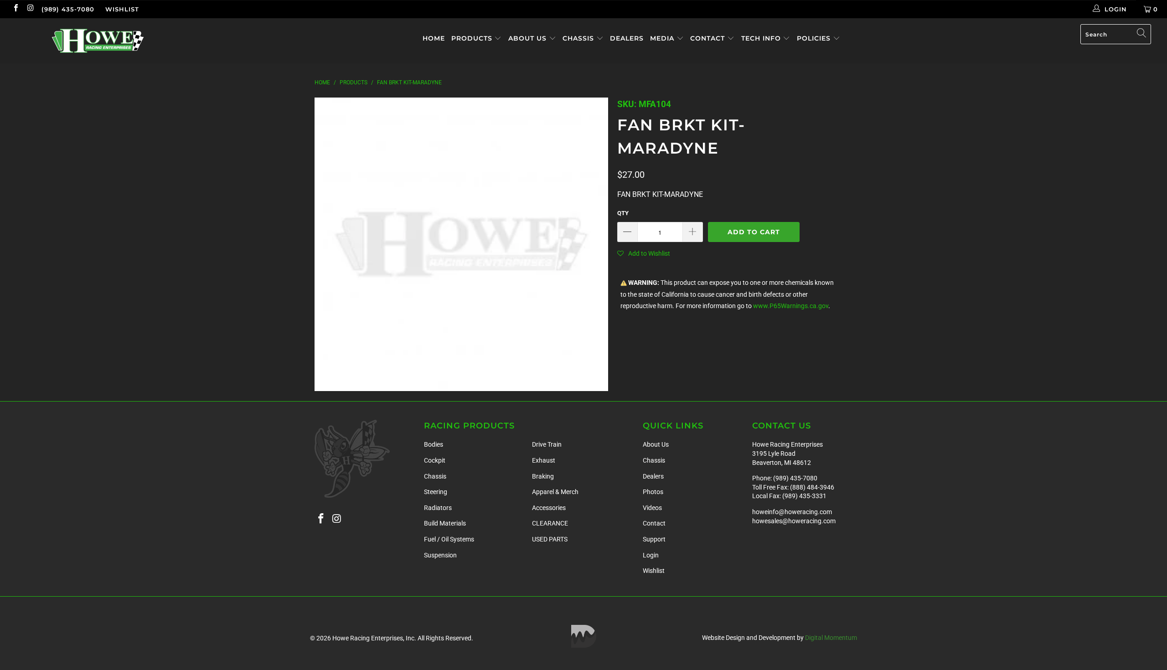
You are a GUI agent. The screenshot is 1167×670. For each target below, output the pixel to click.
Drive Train (547, 444)
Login (651, 555)
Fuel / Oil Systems (449, 539)
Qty (623, 213)
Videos (652, 507)
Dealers (627, 38)
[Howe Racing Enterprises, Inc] (98, 40)
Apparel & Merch (555, 491)
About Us (528, 38)
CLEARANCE (550, 523)
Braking (543, 476)
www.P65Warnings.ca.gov (790, 306)
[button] (643, 253)
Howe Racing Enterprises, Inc (373, 638)
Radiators (438, 507)
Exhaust (543, 460)
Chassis (579, 38)
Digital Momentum (831, 637)
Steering (435, 491)
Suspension (440, 555)
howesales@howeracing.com (794, 521)
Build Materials (445, 523)
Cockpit (434, 460)
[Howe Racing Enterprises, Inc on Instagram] (30, 8)
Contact (708, 38)
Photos (653, 491)
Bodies (433, 444)
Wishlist (122, 9)
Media (663, 38)
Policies (815, 38)
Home (434, 38)
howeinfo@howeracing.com (792, 511)
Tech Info (762, 38)
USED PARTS (550, 539)
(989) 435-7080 (67, 9)
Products (473, 38)
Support (654, 539)
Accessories (549, 507)
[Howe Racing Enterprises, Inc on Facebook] (15, 8)
